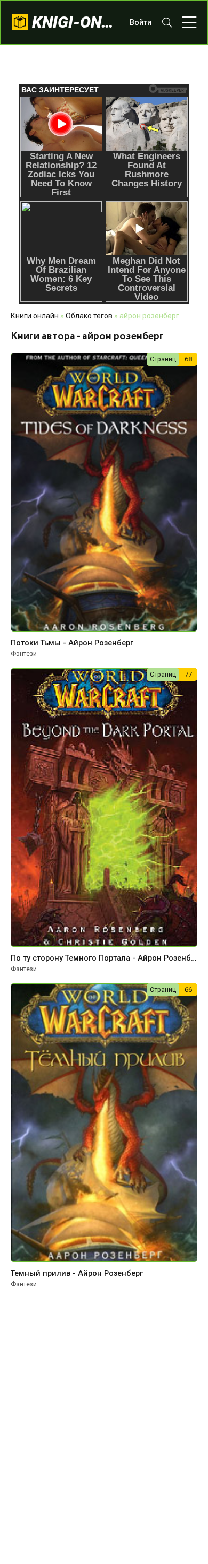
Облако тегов (89, 316)
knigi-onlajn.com (75, 22)
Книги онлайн (35, 316)
